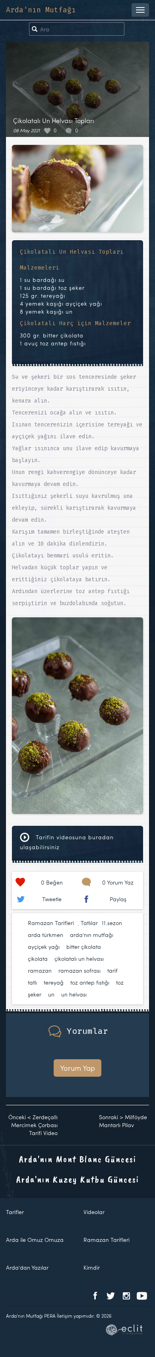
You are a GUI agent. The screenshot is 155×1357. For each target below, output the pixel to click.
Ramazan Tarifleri (51, 923)
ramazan (40, 970)
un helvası (74, 994)
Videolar (94, 1212)
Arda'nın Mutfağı (41, 10)
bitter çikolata (83, 946)
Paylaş (118, 899)
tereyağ (54, 982)
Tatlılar (89, 923)
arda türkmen (45, 935)
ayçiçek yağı (44, 946)
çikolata (38, 958)
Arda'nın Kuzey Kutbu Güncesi (77, 1179)
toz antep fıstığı (89, 982)
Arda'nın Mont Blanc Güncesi (77, 1159)
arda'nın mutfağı (91, 935)
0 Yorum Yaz (118, 882)
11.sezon (112, 923)
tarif (112, 970)
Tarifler (15, 1212)
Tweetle (52, 899)
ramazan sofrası (79, 970)
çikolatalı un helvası (79, 958)
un (51, 994)
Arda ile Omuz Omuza (35, 1239)
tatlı (32, 982)
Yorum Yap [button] (77, 1068)
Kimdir (91, 1267)
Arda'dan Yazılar (27, 1267)
